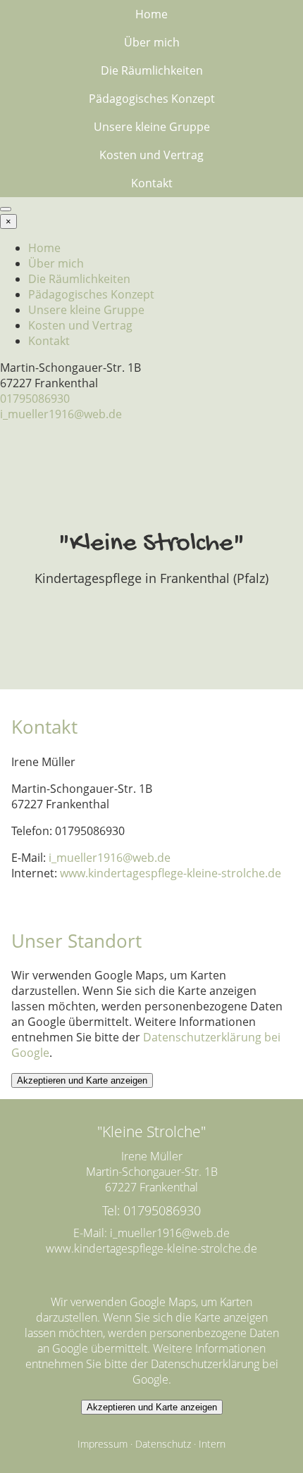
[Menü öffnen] (5, 209)
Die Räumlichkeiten (152, 70)
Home (151, 14)
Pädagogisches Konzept (152, 98)
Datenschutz (163, 1443)
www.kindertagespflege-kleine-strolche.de (170, 873)
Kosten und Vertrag (151, 155)
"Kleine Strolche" (151, 544)
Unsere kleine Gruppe (152, 126)
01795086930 (35, 398)
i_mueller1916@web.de (61, 414)
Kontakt (152, 183)
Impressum (103, 1443)
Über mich (152, 42)
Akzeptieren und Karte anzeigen (82, 1080)
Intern (212, 1443)
